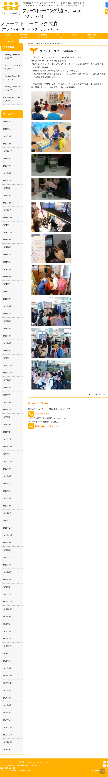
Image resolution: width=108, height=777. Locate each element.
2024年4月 (7, 269)
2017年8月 (7, 690)
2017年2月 (7, 713)
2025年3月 (7, 195)
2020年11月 (7, 528)
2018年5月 (7, 661)
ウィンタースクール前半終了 (57, 51)
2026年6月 (7, 122)
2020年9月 (7, 543)
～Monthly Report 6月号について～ (12, 77)
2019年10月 (8, 609)
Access (60, 36)
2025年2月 (7, 203)
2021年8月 (7, 476)
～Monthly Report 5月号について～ (12, 88)
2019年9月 (7, 617)
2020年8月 (7, 550)
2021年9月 (7, 469)
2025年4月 (7, 188)
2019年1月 (7, 639)
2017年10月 (8, 683)
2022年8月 (7, 387)
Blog (75, 36)
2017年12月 (8, 676)
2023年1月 (7, 358)
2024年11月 (7, 225)
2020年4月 (7, 580)
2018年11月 (7, 654)
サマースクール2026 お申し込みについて (12, 67)
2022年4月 (7, 417)
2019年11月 (7, 602)
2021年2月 (7, 513)
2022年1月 (7, 439)
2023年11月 (7, 292)
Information (42, 36)
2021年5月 (7, 491)
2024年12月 (8, 218)
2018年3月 (7, 668)
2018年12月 (8, 646)
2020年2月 (7, 594)
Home (7, 36)
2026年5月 (7, 129)
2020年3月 (7, 587)
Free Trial (91, 36)
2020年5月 (7, 572)
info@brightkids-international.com (20, 770)
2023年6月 (7, 321)
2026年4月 (7, 136)
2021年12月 (8, 447)
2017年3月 (7, 705)
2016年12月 (8, 727)
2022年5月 (7, 410)
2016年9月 (7, 749)
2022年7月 (7, 395)
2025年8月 (7, 158)
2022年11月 (7, 373)
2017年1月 (7, 720)
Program (23, 36)
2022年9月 (7, 380)
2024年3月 (7, 277)
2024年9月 (7, 240)
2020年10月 (8, 535)
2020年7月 (7, 557)
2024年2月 (7, 284)
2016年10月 (8, 742)
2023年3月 (7, 343)
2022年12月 (8, 365)
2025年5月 (7, 181)
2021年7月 (7, 484)
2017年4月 (7, 698)
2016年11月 (7, 735)
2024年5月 (7, 262)
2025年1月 (7, 210)
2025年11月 (7, 151)
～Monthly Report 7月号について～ (12, 56)
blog (38, 44)
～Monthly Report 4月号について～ (12, 99)
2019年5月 (7, 624)
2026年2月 (7, 144)
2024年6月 (7, 255)
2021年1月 (7, 520)
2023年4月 (7, 336)
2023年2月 (7, 351)
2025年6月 (7, 173)
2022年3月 (7, 424)
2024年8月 (7, 247)
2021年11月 (7, 454)
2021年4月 (7, 498)
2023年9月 (7, 299)
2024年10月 (8, 232)
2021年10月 (8, 461)
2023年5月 (7, 328)
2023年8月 (7, 306)
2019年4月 (7, 631)
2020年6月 (7, 565)
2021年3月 (7, 506)
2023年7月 (7, 314)
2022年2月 (7, 432)
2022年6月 (7, 402)
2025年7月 (7, 166)
